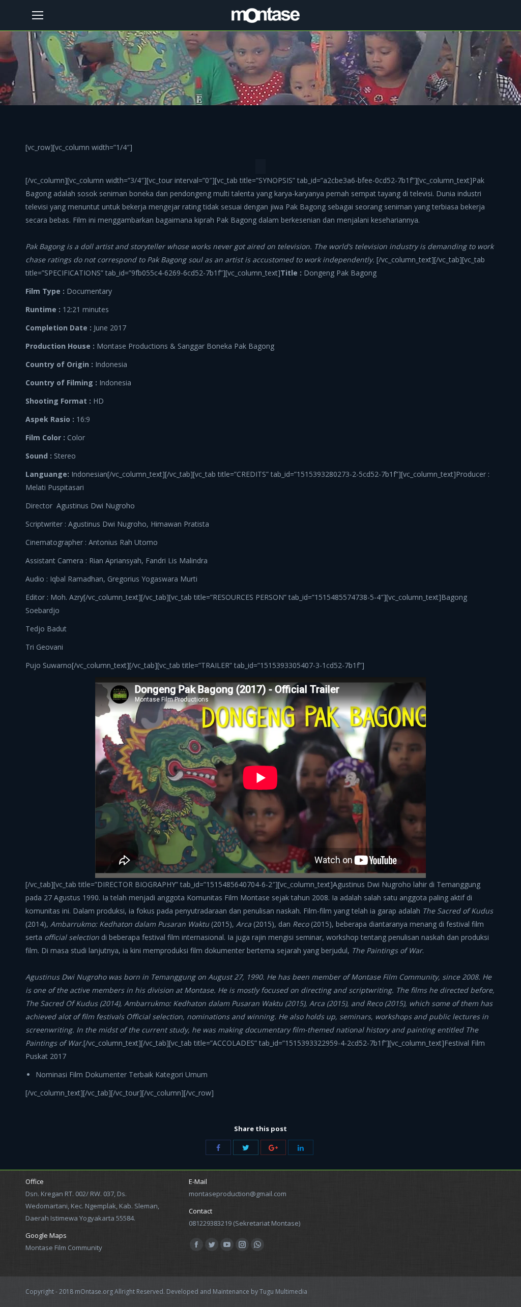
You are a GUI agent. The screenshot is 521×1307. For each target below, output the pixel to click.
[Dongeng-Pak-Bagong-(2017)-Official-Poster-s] (260, 166)
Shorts (238, 82)
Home (210, 82)
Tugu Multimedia (283, 1291)
